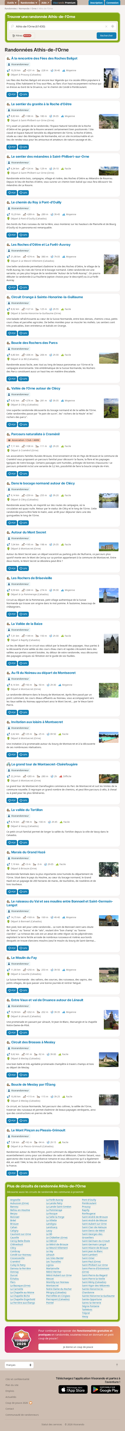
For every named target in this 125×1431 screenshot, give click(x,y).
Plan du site (12, 1385)
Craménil (15, 1261)
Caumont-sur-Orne (20, 1234)
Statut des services (52, 1424)
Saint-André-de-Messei (94, 1220)
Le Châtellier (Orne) (56, 1237)
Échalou (14, 1278)
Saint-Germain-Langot (94, 1244)
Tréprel (86, 1313)
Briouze (14, 1223)
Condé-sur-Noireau (20, 1254)
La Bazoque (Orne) (20, 1285)
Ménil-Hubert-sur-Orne (59, 1275)
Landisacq (51, 1227)
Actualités (11, 1396)
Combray (15, 1251)
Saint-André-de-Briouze (95, 1216)
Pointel (50, 1302)
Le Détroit (51, 1240)
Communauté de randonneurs (22, 1414)
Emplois (10, 1390)
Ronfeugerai (89, 1213)
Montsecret (52, 1285)
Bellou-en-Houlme (20, 1210)
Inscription (96, 2)
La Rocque (51, 1213)
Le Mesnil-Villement (57, 1247)
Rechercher (106, 35)
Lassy (49, 1230)
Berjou (13, 1213)
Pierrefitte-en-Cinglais (58, 1295)
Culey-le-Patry (17, 1264)
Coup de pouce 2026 (17, 1402)
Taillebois (87, 1309)
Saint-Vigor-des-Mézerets (96, 1285)
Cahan (13, 1227)
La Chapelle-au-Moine (22, 1292)
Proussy (86, 1206)
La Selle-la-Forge (55, 1216)
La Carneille (16, 1288)
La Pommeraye (54, 1210)
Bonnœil (14, 1216)
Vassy (85, 1316)
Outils (10, 2)
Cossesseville (17, 1258)
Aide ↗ (45, 2)
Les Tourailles (53, 1261)
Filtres (23, 35)
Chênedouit (16, 1244)
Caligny (14, 1230)
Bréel (13, 1220)
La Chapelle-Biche (20, 1295)
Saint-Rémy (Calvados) (94, 1282)
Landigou (51, 1223)
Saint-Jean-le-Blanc (92, 1251)
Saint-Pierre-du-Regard (94, 1275)
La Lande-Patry (54, 1203)
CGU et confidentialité (17, 1379)
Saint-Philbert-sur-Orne (95, 1264)
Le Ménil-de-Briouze (57, 1244)
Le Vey (49, 1251)
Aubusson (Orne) (19, 1203)
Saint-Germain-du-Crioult (96, 1240)
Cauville (14, 1237)
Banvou (14, 1206)
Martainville (52, 1268)
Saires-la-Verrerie (91, 1302)
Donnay (14, 1271)
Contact (10, 1408)
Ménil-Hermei (53, 1271)
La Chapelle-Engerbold (22, 1299)
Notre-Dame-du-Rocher (59, 1288)
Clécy (13, 1247)
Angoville (15, 1199)
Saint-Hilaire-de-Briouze (95, 1247)
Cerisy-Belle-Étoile (20, 1240)
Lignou (50, 1264)
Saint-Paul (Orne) (91, 1261)
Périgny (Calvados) (56, 1292)
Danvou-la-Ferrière (20, 1268)
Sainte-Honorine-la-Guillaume (98, 1295)
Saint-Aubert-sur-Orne (94, 1223)
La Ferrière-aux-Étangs (22, 1302)
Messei (50, 1278)
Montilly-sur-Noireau (57, 1282)
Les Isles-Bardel (54, 1258)
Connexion (112, 2)
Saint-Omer (88, 1258)
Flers (12, 1282)
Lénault (50, 1254)
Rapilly (85, 1210)
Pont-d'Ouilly (89, 1199)
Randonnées (28, 2)
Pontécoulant (89, 1203)
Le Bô (49, 1234)
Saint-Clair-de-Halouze (94, 1227)
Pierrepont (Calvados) (57, 1299)
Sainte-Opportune (92, 1299)
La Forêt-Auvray (54, 1199)
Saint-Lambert (89, 1254)
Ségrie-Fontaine (90, 1306)
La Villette (51, 1220)
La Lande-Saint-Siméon (58, 1206)
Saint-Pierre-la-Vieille (93, 1278)
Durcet (14, 1275)
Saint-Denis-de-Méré (93, 1230)
